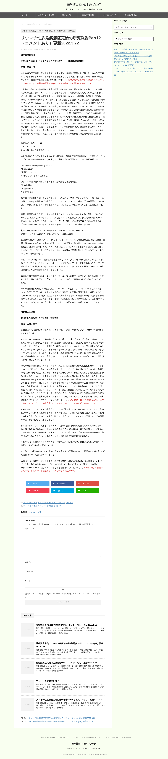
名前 (28, 562)
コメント (30, 529)
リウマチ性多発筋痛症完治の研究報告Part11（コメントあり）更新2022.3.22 (61, 718)
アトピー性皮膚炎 (30, 503)
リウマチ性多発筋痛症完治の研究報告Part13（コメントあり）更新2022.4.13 (61, 721)
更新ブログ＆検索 (130, 15)
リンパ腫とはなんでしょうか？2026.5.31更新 (133, 56)
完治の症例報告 (88, 15)
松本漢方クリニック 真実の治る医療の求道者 (84, 748)
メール (29, 572)
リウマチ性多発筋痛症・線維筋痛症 (51, 503)
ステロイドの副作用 (48, 737)
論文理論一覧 (126, 737)
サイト (27, 581)
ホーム (24, 15)
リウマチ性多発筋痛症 (46, 506)
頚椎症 (58, 506)
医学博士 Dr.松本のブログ (84, 4)
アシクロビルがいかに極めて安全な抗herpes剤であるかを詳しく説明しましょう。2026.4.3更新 (133, 71)
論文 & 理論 (66, 15)
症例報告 (69, 503)
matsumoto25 (35, 512)
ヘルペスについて (109, 15)
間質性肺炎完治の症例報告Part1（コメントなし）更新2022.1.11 (66, 625)
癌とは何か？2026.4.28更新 (125, 59)
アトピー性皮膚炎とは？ (47, 681)
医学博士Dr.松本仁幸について (92, 737)
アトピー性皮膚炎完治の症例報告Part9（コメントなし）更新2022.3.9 (69, 700)
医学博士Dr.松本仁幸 (46, 15)
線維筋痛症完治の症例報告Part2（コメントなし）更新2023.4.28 (66, 663)
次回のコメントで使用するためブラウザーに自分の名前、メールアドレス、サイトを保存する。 (62, 595)
